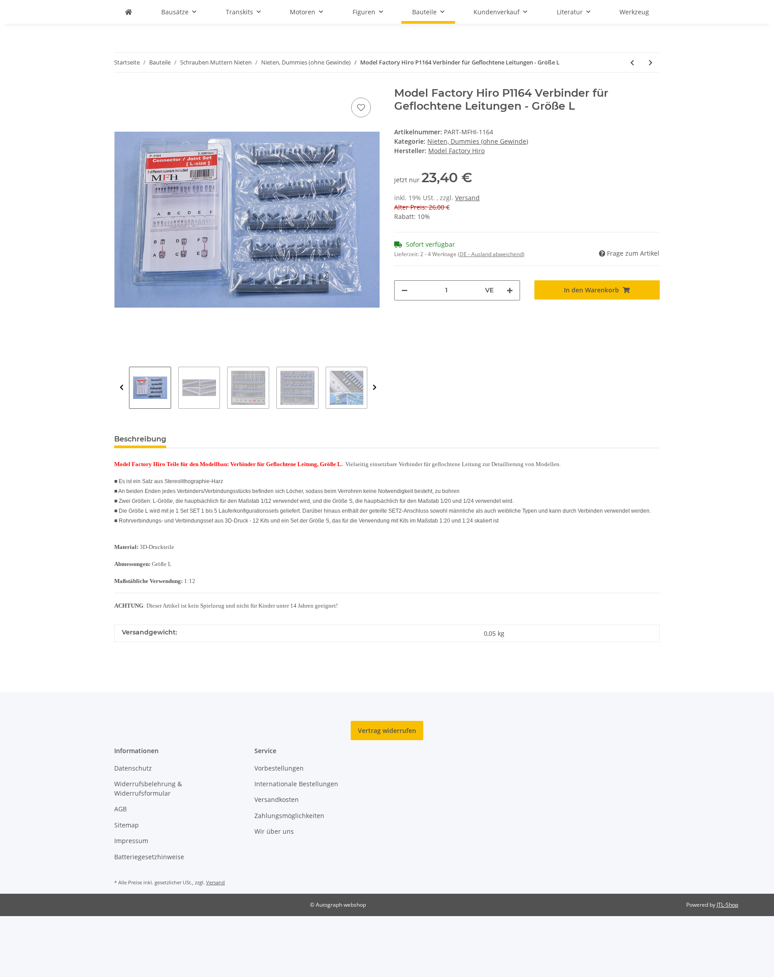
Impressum (131, 840)
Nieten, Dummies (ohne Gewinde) (477, 141)
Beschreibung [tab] (140, 439)
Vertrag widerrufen (387, 730)
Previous (121, 388)
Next (374, 388)
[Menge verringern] (404, 290)
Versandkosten (276, 799)
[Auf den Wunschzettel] (361, 107)
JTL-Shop (727, 904)
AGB (120, 809)
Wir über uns (274, 831)
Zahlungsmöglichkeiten (289, 815)
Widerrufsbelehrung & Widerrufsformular (148, 788)
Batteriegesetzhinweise (149, 857)
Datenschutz (133, 768)
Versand (467, 197)
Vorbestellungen (279, 768)
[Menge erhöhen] (510, 290)
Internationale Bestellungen (296, 784)
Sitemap (126, 825)
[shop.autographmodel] (128, 12)
